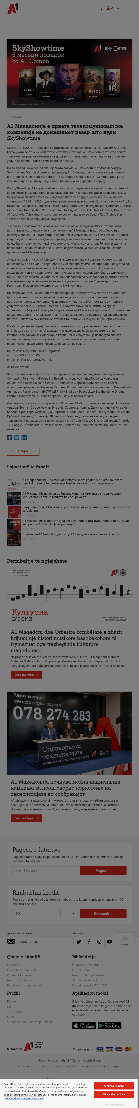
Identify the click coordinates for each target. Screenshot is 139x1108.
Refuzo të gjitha (114, 1104)
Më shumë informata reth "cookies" (24, 1098)
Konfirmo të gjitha (114, 1086)
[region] (69, 1093)
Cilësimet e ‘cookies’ (114, 1094)
